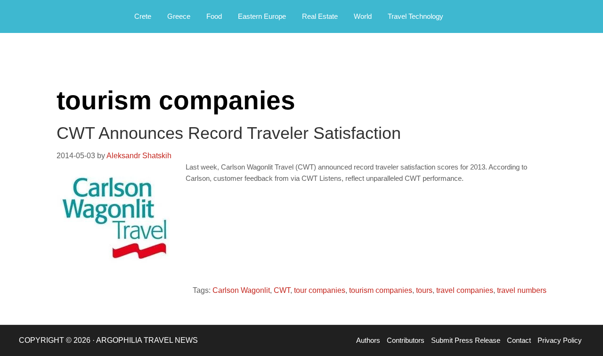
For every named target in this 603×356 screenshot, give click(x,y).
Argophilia (56, 15)
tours (424, 290)
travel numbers (521, 290)
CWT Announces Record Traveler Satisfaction (229, 133)
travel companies (464, 290)
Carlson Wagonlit (241, 290)
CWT (282, 290)
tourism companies (380, 290)
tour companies (319, 290)
